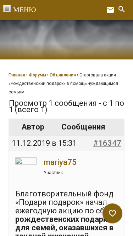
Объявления (63, 75)
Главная (17, 75)
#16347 (107, 143)
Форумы (37, 75)
